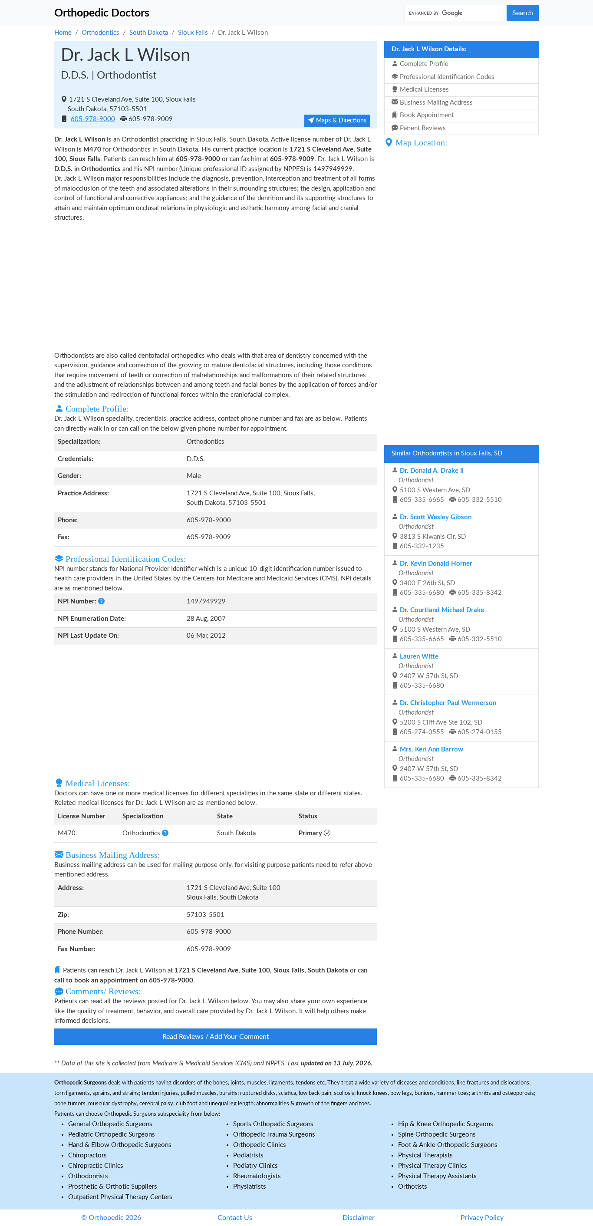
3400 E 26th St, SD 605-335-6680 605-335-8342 (449, 578)
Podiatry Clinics (255, 1166)
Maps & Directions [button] (340, 121)
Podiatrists (248, 1155)
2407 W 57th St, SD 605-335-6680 (427, 671)
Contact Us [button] (234, 1217)
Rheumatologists (257, 1176)
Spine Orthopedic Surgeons (437, 1134)
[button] (101, 601)
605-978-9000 (93, 119)
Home (63, 33)
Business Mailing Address (435, 102)
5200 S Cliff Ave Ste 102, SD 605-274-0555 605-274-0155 (449, 718)
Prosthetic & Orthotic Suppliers (112, 1186)
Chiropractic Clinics (95, 1166)
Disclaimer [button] (359, 1217)
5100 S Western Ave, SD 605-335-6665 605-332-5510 (449, 486)
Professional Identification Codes (446, 77)
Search (522, 13)
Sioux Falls (193, 33)
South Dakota (148, 33)
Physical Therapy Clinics (432, 1166)
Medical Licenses (423, 89)
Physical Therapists (425, 1155)
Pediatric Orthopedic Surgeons (111, 1134)
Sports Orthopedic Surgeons (273, 1124)
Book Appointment (426, 115)
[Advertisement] (215, 286)
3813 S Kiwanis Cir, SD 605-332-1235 (434, 532)
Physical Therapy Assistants (437, 1176)
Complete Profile (423, 64)
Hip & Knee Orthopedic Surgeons (445, 1124)
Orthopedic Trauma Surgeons (274, 1134)
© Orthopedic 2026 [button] (111, 1217)
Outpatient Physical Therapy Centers (120, 1197)
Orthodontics (100, 33)
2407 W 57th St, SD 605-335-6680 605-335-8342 (449, 764)
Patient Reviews (422, 128)
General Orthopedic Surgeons (110, 1124)
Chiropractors (87, 1155)
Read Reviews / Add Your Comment (215, 1036)
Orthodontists (88, 1176)
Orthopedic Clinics (259, 1145)
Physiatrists (249, 1186)
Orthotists (412, 1186)
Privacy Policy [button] (482, 1217)
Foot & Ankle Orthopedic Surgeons (447, 1145)
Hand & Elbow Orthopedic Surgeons (119, 1145)
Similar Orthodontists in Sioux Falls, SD (447, 453)
